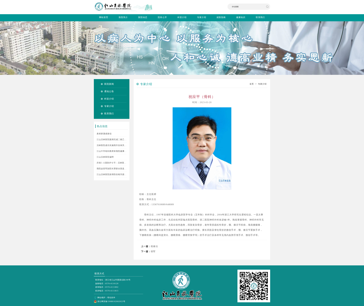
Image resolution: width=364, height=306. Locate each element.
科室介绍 (182, 17)
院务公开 (162, 17)
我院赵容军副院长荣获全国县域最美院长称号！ (112, 169)
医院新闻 (109, 84)
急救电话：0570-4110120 (106, 283)
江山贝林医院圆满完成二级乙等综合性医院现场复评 (112, 139)
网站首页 (103, 17)
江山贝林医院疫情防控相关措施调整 (112, 174)
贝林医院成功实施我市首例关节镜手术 (112, 145)
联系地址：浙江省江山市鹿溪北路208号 (113, 280)
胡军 (153, 251)
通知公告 (109, 91)
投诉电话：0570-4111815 (106, 291)
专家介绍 (201, 17)
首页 (252, 84)
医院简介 (123, 17)
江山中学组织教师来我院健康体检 (112, 151)
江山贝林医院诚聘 (105, 157)
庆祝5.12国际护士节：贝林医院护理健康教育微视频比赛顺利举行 (112, 163)
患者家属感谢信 (104, 134)
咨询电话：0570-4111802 (106, 287)
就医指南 (221, 17)
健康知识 (240, 17)
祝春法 (154, 246)
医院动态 (142, 17)
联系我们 (260, 17)
